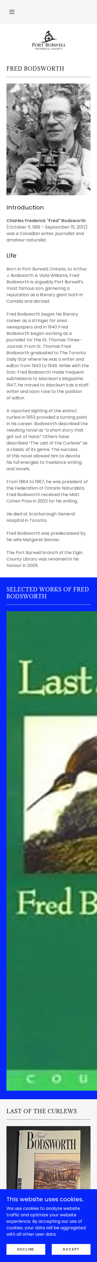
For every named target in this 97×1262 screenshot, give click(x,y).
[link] (48, 40)
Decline (25, 1249)
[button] (11, 11)
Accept (71, 1249)
